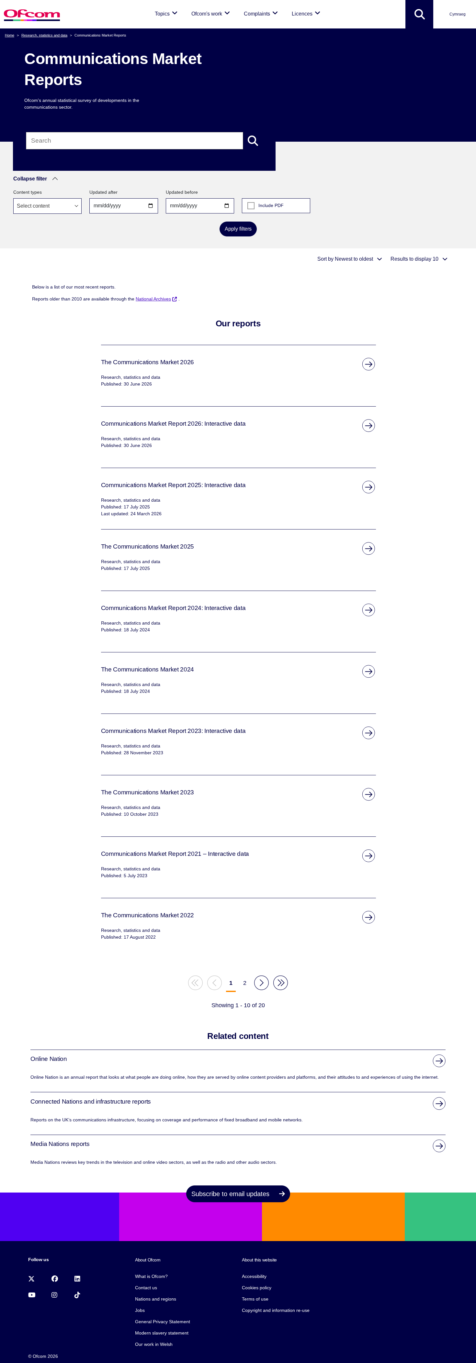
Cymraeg (457, 14)
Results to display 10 (415, 259)
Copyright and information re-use (276, 1310)
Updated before (182, 192)
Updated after (103, 192)
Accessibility (254, 1276)
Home (9, 35)
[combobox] (47, 206)
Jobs (140, 1310)
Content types (27, 192)
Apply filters (238, 229)
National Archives (153, 298)
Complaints (262, 13)
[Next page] (261, 983)
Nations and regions (155, 1299)
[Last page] (280, 983)
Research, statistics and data (44, 35)
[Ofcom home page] (32, 14)
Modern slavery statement (161, 1333)
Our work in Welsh (154, 1344)
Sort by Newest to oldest (345, 259)
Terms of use (255, 1299)
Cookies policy (256, 1287)
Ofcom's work (211, 13)
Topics (167, 13)
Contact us (146, 1287)
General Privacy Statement (162, 1321)
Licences (307, 13)
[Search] (253, 140)
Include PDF (271, 205)
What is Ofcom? (151, 1276)
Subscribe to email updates (231, 1193)
